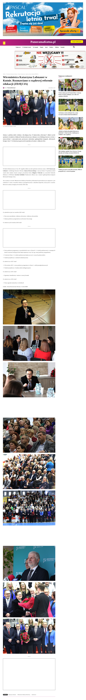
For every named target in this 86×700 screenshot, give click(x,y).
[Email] (13, 130)
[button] (5, 19)
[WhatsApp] (10, 130)
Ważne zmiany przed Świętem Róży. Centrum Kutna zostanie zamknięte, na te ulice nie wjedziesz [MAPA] (70, 94)
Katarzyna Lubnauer (12, 694)
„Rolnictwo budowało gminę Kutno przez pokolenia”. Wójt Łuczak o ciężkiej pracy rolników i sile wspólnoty (69, 133)
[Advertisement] (29, 156)
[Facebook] (4, 43)
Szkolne (4, 74)
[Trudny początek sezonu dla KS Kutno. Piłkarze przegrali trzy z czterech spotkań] (71, 162)
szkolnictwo (34, 694)
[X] (7, 130)
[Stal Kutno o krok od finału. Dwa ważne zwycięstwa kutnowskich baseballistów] (71, 105)
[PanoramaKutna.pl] (4, 88)
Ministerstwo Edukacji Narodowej (24, 694)
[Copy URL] (16, 130)
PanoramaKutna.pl (11, 87)
